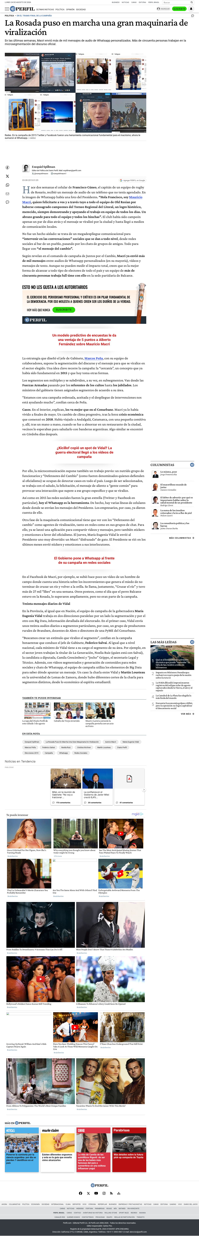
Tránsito (141, 1217)
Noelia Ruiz (66, 747)
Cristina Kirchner (84, 747)
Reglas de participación (124, 1217)
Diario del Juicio (191, 1204)
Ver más (186, 714)
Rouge (109, 1209)
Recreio (134, 1213)
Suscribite (179, 9)
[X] (88, 1193)
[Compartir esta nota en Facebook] (7, 167)
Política (60, 9)
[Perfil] (22, 1123)
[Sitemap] (118, 1193)
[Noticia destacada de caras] (93, 1131)
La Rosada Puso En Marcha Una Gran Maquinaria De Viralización (72, 742)
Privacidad (100, 1217)
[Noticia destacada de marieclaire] (58, 1131)
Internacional (57, 1204)
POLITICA (9, 15)
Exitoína (142, 2)
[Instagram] (104, 1193)
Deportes (77, 1204)
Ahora (4, 1204)
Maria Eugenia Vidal (131, 742)
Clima (68, 1204)
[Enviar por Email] (7, 193)
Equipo (109, 1217)
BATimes (122, 1209)
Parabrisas (99, 1209)
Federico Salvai (48, 747)
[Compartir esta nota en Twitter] (7, 176)
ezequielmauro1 (59, 173)
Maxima (142, 1213)
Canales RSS (59, 1217)
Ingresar (165, 9)
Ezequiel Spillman (43, 166)
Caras (134, 2)
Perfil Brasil (153, 2)
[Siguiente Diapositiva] (144, 790)
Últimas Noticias (45, 9)
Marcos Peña (30, 747)
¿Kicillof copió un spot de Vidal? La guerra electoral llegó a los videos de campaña (84, 452)
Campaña (49, 753)
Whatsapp (63, 753)
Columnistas (162, 465)
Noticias (125, 2)
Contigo (77, 1213)
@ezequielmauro (41, 173)
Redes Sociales (80, 753)
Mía (115, 1209)
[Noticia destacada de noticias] (22, 1131)
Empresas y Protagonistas (130, 1204)
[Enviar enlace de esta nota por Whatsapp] (7, 185)
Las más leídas (163, 642)
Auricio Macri (110, 742)
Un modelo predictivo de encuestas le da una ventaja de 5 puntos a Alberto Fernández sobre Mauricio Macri (84, 339)
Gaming (173, 1204)
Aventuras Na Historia (93, 1213)
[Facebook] (80, 1193)
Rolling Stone (111, 1213)
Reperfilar (102, 1204)
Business (115, 2)
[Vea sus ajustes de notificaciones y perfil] (191, 9)
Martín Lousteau (104, 747)
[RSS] (111, 1193)
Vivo (180, 1204)
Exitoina (164, 1204)
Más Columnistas (180, 538)
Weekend (80, 1209)
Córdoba (92, 1204)
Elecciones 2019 (31, 753)
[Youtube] (96, 1193)
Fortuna (89, 1209)
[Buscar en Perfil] (192, 2)
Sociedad (81, 9)
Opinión (70, 9)
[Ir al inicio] (22, 9)
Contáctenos (88, 1217)
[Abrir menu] (7, 8)
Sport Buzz (124, 1213)
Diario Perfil (122, 747)
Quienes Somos (73, 1217)
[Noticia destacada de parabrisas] (129, 1131)
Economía (35, 1204)
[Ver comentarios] (192, 16)
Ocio (84, 1204)
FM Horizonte (133, 1209)
